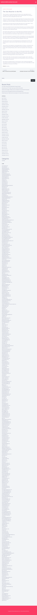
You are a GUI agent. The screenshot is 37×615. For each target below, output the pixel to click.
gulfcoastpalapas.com (5, 467)
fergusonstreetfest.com (6, 561)
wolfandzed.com (4, 526)
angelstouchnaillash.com (6, 284)
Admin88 (10, 9)
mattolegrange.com (5, 404)
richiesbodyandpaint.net (5, 169)
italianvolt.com (4, 266)
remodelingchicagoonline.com (6, 517)
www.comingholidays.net (6, 339)
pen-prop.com (4, 488)
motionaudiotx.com (5, 591)
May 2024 (3, 125)
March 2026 (4, 99)
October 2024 (4, 117)
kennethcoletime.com (5, 391)
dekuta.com (4, 527)
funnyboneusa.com (5, 426)
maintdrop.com (4, 208)
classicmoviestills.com (5, 335)
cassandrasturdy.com (5, 332)
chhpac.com (4, 588)
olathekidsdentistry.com (6, 278)
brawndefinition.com (5, 357)
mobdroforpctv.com (5, 331)
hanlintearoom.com (5, 573)
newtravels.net (4, 187)
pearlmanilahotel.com (5, 207)
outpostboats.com (5, 327)
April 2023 (3, 147)
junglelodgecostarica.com (6, 405)
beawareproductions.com (6, 382)
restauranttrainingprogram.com (7, 299)
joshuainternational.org (5, 486)
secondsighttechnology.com (6, 290)
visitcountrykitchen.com (6, 407)
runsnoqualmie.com (5, 506)
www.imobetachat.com (5, 478)
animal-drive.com (4, 460)
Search (3, 78)
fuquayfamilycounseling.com (6, 584)
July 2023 (3, 142)
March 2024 (4, 129)
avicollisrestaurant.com (5, 441)
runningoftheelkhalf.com (6, 493)
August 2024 (4, 120)
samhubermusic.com (5, 599)
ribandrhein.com (4, 307)
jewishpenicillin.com (5, 301)
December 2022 (4, 153)
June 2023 (3, 143)
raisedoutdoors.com (5, 255)
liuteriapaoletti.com (5, 420)
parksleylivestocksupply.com (6, 320)
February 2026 (4, 101)
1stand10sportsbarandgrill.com (7, 282)
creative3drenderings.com (6, 473)
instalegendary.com (5, 195)
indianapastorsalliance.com (6, 448)
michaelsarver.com (5, 291)
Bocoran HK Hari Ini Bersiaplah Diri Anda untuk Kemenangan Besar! (12, 91)
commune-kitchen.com (5, 364)
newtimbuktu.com (5, 181)
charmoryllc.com (4, 342)
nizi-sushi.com (4, 397)
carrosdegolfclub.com (5, 239)
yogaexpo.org (4, 316)
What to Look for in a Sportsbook (9, 71)
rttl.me (3, 592)
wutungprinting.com (5, 412)
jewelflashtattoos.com (5, 201)
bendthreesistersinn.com (6, 423)
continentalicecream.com (6, 358)
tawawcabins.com (5, 262)
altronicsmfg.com (5, 183)
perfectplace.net (4, 313)
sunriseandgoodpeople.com (6, 421)
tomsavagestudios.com (5, 302)
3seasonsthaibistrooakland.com (7, 314)
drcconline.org (4, 442)
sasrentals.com (4, 289)
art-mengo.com (4, 398)
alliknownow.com (5, 347)
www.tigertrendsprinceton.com (7, 489)
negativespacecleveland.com (6, 419)
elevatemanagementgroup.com (7, 577)
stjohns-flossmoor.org (5, 425)
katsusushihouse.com (5, 370)
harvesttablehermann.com (6, 238)
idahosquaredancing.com (6, 261)
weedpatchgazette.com (6, 271)
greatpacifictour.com (5, 435)
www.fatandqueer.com (5, 501)
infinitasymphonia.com (5, 368)
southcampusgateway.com (6, 217)
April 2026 (3, 98)
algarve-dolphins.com (5, 408)
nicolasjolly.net (4, 367)
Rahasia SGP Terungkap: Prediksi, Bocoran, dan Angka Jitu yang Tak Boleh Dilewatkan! (15, 89)
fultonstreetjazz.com (5, 224)
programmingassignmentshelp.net (7, 185)
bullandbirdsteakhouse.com (6, 512)
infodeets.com (4, 172)
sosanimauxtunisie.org (5, 210)
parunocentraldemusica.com (6, 551)
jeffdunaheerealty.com (5, 494)
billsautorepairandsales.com (6, 557)
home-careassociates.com (6, 317)
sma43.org (3, 516)
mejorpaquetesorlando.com (6, 281)
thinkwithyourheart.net (5, 256)
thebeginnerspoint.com (5, 338)
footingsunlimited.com (5, 505)
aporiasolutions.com (5, 465)
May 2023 (3, 145)
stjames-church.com (5, 377)
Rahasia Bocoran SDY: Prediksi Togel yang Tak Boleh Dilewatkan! (12, 88)
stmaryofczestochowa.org (6, 387)
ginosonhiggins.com (5, 411)
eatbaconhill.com (4, 184)
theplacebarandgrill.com (6, 443)
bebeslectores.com (5, 233)
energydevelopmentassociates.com (7, 240)
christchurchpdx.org (5, 361)
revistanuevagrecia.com (5, 376)
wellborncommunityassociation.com (8, 219)
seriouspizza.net (4, 457)
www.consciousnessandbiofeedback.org (8, 534)
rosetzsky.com (4, 374)
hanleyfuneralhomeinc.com (6, 279)
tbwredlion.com (4, 556)
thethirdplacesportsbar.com (6, 542)
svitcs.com (3, 456)
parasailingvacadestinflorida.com (7, 569)
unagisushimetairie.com (5, 200)
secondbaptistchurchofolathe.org (7, 586)
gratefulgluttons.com (5, 330)
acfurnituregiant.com (5, 177)
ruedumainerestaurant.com (6, 373)
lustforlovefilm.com (5, 366)
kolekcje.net (4, 308)
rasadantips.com (4, 180)
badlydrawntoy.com (5, 480)
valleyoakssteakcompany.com (7, 449)
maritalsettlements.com (6, 413)
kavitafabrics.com (5, 429)
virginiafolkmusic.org (5, 305)
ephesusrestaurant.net (5, 543)
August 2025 (4, 111)
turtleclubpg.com (4, 434)
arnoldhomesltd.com (5, 251)
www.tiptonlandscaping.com (6, 519)
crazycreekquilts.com (5, 359)
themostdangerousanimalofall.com (7, 345)
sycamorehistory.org (5, 532)
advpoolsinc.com (4, 445)
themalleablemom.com (5, 390)
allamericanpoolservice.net (6, 300)
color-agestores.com (5, 322)
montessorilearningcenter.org (6, 559)
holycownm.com (4, 432)
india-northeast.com (5, 247)
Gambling (7, 66)
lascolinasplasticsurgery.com (6, 513)
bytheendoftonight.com (6, 328)
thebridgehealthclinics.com (6, 468)
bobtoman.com (4, 209)
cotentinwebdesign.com (6, 230)
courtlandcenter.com (5, 438)
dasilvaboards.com (5, 352)
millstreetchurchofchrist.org (6, 568)
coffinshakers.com (5, 385)
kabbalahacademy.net (5, 285)
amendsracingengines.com (6, 498)
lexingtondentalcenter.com (6, 296)
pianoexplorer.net (5, 538)
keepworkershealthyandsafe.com (7, 196)
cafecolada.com (4, 336)
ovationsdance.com (5, 306)
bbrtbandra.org (4, 203)
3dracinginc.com (4, 343)
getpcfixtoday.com (5, 202)
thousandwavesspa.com (6, 437)
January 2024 (4, 132)
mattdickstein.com (5, 479)
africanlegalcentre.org (5, 369)
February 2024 (4, 130)
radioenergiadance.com (5, 214)
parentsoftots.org (5, 472)
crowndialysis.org (4, 298)
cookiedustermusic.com (5, 427)
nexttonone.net (4, 483)
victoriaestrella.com (5, 436)
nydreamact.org (4, 199)
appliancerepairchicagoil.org (6, 193)
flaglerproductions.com (5, 355)
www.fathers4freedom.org (6, 490)
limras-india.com (4, 166)
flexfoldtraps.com (5, 497)
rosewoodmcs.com (5, 531)
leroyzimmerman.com (5, 578)
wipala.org (3, 323)
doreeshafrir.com (4, 380)
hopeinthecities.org (5, 329)
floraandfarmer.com (5, 241)
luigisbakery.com (4, 524)
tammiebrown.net (5, 400)
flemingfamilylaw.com (5, 580)
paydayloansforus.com (5, 188)
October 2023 (4, 137)
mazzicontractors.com (5, 541)
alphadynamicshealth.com (6, 571)
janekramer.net (4, 396)
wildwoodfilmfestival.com (6, 221)
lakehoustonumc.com (5, 481)
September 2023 (4, 138)
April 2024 (3, 127)
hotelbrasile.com (4, 223)
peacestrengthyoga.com (6, 495)
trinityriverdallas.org (5, 312)
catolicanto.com (4, 309)
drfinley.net (3, 579)
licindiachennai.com (5, 170)
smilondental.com (5, 286)
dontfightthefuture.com (6, 249)
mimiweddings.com (5, 594)
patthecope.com (4, 455)
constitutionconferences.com (6, 453)
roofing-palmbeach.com (6, 248)
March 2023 (4, 148)
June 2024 (3, 124)
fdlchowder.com (4, 510)
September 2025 (4, 109)
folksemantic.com (5, 263)
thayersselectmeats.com (6, 464)
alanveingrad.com (5, 410)
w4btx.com (4, 283)
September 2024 (4, 119)
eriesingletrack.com (5, 274)
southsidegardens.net (5, 539)
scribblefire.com (4, 315)
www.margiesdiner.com (5, 509)
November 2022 (4, 155)
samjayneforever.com (5, 562)
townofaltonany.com (5, 417)
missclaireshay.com (5, 165)
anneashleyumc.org (5, 502)
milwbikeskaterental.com (6, 414)
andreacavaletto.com (5, 319)
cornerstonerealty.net (5, 533)
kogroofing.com (4, 211)
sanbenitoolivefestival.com (6, 334)
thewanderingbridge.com (6, 389)
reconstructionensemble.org (6, 428)
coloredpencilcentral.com (6, 252)
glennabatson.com (5, 353)
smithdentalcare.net (5, 596)
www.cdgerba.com (5, 550)
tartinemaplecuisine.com (6, 395)
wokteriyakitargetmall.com (6, 294)
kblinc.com (3, 272)
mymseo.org (4, 587)
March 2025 (4, 112)
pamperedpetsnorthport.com (6, 275)
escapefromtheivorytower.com (7, 245)
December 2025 (4, 104)
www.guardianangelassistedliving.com (8, 553)
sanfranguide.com (5, 340)
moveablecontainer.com (6, 226)
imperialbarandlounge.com (6, 254)
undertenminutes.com (5, 178)
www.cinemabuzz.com (5, 528)
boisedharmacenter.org (5, 321)
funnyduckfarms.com (5, 574)
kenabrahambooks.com (5, 362)
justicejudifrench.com (5, 388)
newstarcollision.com (5, 287)
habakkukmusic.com (5, 482)
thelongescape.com (5, 403)
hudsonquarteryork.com (5, 548)
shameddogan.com (5, 471)
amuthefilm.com (4, 365)
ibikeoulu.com (4, 384)
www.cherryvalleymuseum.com (7, 229)
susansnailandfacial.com (6, 487)
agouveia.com (4, 585)
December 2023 (4, 134)
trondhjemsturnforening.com (6, 554)
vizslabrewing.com (5, 268)
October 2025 (4, 107)
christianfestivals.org (5, 406)
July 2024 (3, 122)
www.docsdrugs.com (5, 508)
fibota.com (3, 549)
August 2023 (4, 140)
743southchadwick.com (5, 246)
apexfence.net (4, 600)
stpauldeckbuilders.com (5, 504)
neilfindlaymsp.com (5, 440)
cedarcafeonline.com (5, 176)
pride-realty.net (4, 570)
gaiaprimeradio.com (5, 399)
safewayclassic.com (5, 191)
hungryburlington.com (5, 392)
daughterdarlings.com (5, 171)
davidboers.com (4, 476)
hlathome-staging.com (5, 293)
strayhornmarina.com (5, 354)
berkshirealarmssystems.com (6, 267)
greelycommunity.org (5, 372)
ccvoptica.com (4, 521)
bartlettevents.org (5, 225)
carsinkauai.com (4, 566)
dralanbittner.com (5, 269)
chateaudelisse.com (5, 218)
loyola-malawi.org (5, 324)
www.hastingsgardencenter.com (7, 536)
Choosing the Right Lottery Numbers (27, 71)
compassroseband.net (5, 458)
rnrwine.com (4, 581)
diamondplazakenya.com (6, 555)
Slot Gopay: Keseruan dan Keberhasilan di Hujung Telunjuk (11, 86)
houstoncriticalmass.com (6, 344)
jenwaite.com (4, 576)
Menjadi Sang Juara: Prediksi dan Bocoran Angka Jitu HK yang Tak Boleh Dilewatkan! (15, 92)
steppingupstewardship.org (6, 520)
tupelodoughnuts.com (5, 277)
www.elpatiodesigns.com (6, 547)
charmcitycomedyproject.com (6, 381)
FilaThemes (27, 611)
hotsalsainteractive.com (6, 173)
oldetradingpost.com (5, 231)
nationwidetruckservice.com (9, 2)
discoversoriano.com (5, 337)
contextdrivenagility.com (6, 383)
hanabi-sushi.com (4, 525)
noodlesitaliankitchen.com (6, 198)
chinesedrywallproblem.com (6, 422)
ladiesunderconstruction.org (6, 232)
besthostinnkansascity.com (6, 595)
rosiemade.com (4, 276)
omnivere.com (4, 179)
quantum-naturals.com (5, 558)
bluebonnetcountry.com (6, 204)
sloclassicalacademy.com (6, 351)
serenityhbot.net (4, 485)
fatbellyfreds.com (5, 546)
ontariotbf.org (4, 194)
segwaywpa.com (4, 466)
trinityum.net (4, 540)
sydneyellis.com (4, 297)
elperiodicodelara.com (5, 168)
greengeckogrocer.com (5, 292)
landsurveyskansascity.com (6, 503)
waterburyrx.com (4, 444)
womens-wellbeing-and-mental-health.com (9, 304)
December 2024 (4, 114)
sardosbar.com (4, 264)
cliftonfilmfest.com (5, 253)
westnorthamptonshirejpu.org (7, 222)
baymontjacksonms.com (6, 415)
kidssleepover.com (5, 186)
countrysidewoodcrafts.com (6, 192)
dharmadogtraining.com (5, 589)
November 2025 (4, 106)
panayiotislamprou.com (5, 216)
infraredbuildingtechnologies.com (7, 237)
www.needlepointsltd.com (6, 511)
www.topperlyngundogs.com (6, 491)
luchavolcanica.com (5, 430)
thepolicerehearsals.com (6, 346)
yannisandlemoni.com (5, 270)
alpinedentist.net (4, 213)
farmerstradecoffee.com (6, 474)
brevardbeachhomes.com (6, 244)
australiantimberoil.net (5, 234)
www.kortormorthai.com (6, 500)
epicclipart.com (4, 206)
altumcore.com (4, 459)
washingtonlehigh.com (5, 523)
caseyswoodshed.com (5, 450)
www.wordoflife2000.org (6, 260)
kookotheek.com (4, 215)
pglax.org (3, 418)
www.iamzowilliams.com (6, 535)
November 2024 (4, 116)
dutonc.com (4, 402)
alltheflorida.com (4, 564)
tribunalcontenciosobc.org (6, 350)
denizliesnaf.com (4, 452)
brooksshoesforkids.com (6, 463)
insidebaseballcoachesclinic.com (7, 565)
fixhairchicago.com (5, 451)
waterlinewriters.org (5, 470)
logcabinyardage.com (5, 475)
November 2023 (4, 135)
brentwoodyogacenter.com (6, 518)
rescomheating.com (5, 593)
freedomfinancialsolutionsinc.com (7, 496)
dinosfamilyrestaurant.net (6, 236)
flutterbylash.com (5, 572)
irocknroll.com (4, 259)
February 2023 (4, 150)
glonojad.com (4, 375)
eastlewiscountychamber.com (6, 349)
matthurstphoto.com (5, 563)
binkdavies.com (4, 360)
